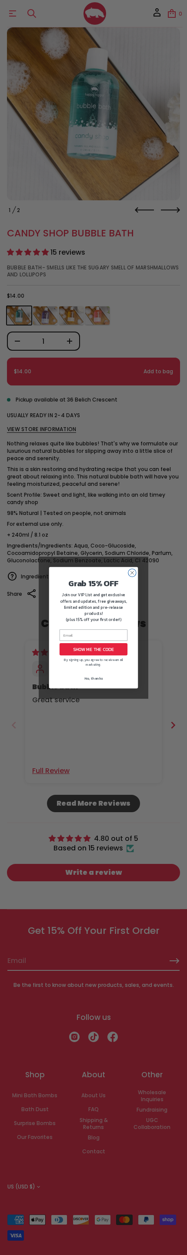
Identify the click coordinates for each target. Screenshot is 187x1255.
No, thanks (93, 678)
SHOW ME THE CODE (93, 649)
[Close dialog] (132, 572)
